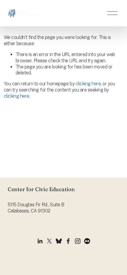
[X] (49, 241)
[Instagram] (78, 241)
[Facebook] (68, 241)
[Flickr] (87, 241)
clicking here (88, 83)
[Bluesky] (59, 241)
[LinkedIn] (40, 241)
